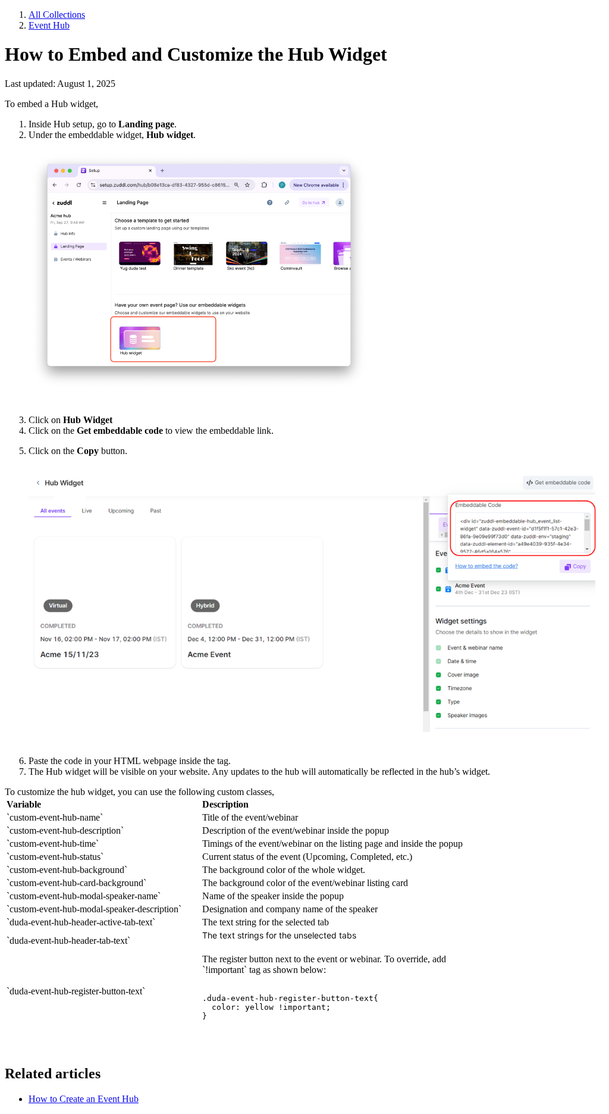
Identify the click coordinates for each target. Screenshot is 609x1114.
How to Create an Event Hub (84, 1099)
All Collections (57, 15)
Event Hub (49, 25)
